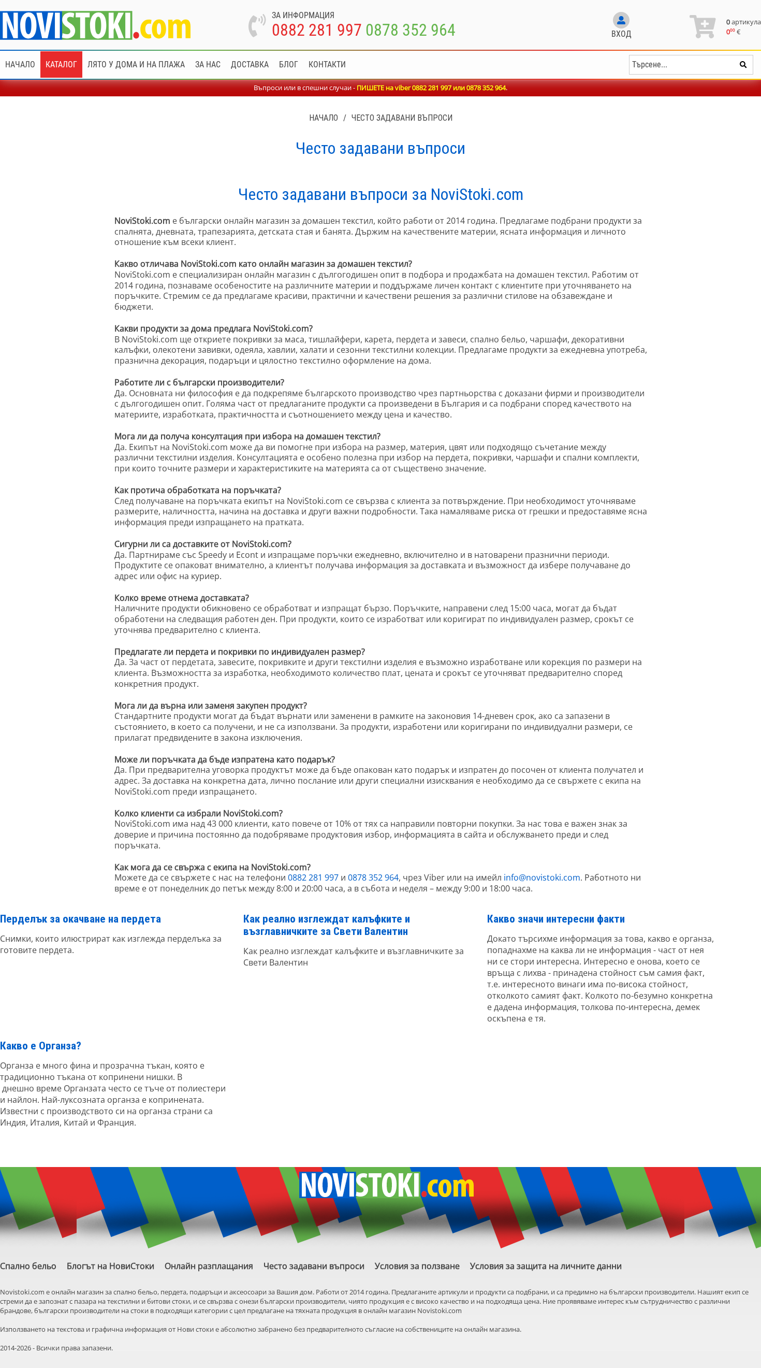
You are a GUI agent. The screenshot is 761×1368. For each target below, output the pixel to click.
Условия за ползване (417, 1266)
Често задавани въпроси (402, 118)
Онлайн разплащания (209, 1266)
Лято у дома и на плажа (136, 64)
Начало (20, 64)
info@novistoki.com (542, 877)
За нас (208, 64)
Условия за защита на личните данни (546, 1266)
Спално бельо (28, 1266)
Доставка (250, 64)
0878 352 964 (410, 30)
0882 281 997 (317, 30)
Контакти (327, 64)
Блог (288, 64)
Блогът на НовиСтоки (110, 1266)
